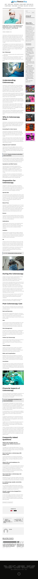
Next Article (18, 518)
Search (33, 12)
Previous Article (8, 518)
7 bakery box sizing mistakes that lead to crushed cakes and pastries (30, 66)
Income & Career (23, 4)
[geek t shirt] (30, 92)
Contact (19, 7)
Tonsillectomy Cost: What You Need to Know (18, 520)
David (4, 547)
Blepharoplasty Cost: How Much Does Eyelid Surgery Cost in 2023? (23, 545)
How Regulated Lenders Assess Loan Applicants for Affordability (30, 53)
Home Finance (16, 4)
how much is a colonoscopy (7, 502)
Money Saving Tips (30, 4)
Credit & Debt (10, 4)
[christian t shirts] (30, 101)
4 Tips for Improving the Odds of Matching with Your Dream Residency (9, 545)
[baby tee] (30, 140)
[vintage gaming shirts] (30, 130)
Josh (4, 29)
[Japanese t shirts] (30, 111)
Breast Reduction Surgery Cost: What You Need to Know (7, 521)
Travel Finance (31, 566)
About (6, 4)
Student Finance (20, 566)
